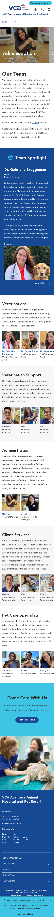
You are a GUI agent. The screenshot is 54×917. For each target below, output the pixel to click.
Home (4, 22)
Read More (9, 244)
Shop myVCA (8, 875)
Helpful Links (9, 881)
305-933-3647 (15, 824)
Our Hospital (9, 864)
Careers (35, 123)
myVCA (6, 869)
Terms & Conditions (34, 896)
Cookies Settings (26, 914)
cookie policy (23, 906)
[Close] (50, 900)
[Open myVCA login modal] (36, 9)
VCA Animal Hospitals (12, 858)
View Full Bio (41, 283)
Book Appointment (40, 3)
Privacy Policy (18, 896)
